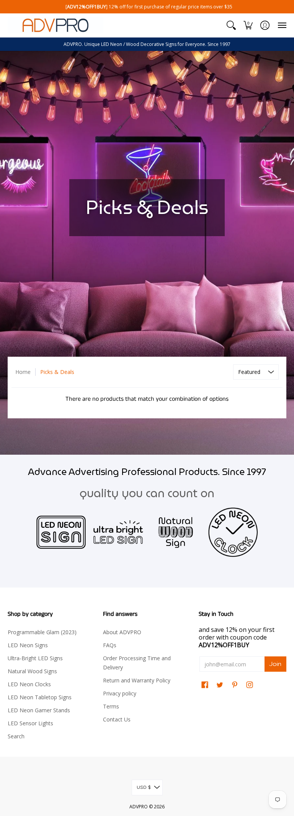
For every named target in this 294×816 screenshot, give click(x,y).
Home (23, 371)
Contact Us (117, 719)
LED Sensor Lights (30, 723)
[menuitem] (231, 25)
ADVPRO (138, 806)
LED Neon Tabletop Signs (40, 697)
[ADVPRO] (55, 25)
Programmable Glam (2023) (42, 632)
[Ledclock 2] (233, 532)
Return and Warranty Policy (136, 680)
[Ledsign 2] (61, 532)
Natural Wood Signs (32, 671)
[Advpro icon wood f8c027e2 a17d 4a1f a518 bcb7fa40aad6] (176, 532)
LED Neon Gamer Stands (39, 710)
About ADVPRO (122, 632)
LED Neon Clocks (29, 684)
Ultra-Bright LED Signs (35, 658)
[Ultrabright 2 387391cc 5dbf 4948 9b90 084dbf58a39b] (118, 532)
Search (16, 736)
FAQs (109, 645)
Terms (111, 706)
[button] (231, 25)
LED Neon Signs (28, 645)
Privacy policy (119, 693)
